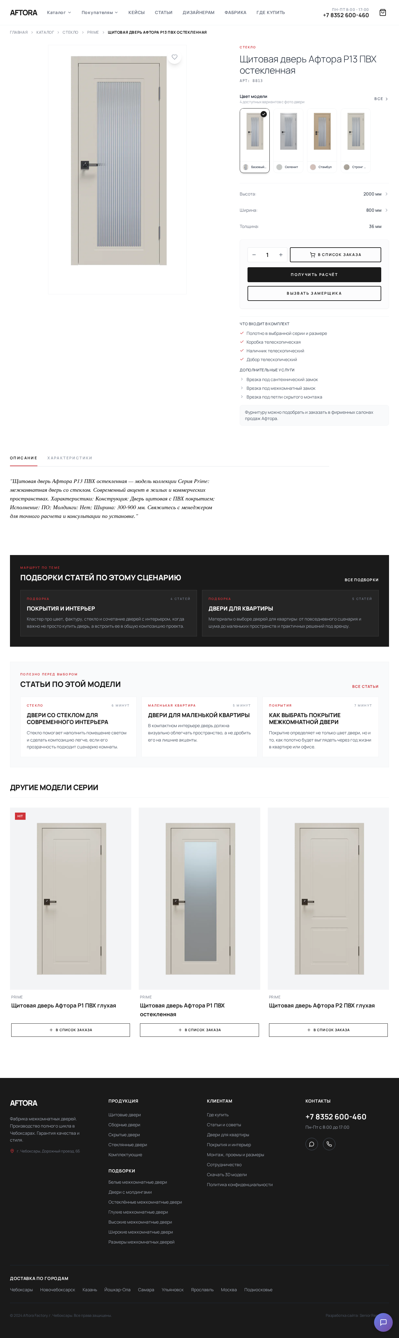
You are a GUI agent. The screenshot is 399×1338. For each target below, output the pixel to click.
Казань (90, 1289)
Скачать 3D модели (227, 1174)
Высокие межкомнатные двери (140, 1222)
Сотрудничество (224, 1164)
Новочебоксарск (57, 1289)
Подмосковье (258, 1289)
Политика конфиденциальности (240, 1184)
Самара (146, 1289)
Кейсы (136, 12)
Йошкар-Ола (117, 1289)
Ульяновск (173, 1289)
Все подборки (362, 579)
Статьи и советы (224, 1125)
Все (378, 98)
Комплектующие (125, 1154)
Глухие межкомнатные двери (138, 1212)
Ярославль (202, 1289)
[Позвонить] (329, 1144)
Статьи (164, 12)
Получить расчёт (314, 274)
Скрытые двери (124, 1135)
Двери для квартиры (228, 1135)
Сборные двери (124, 1125)
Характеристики (70, 458)
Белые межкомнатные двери (137, 1182)
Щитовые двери (124, 1115)
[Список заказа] (383, 12)
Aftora (23, 12)
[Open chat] (383, 1322)
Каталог (56, 12)
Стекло (71, 32)
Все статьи (365, 686)
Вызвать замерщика (314, 293)
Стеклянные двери (127, 1144)
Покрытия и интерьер (229, 1144)
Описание (23, 458)
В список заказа (74, 1029)
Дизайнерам (199, 12)
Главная (19, 32)
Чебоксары (21, 1289)
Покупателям (97, 12)
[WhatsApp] (311, 1144)
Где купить (271, 12)
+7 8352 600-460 (346, 15)
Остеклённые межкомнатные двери (145, 1202)
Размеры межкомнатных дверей (141, 1242)
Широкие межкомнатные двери (140, 1232)
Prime (93, 32)
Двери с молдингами (130, 1192)
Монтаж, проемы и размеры (235, 1154)
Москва (229, 1289)
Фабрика (236, 12)
